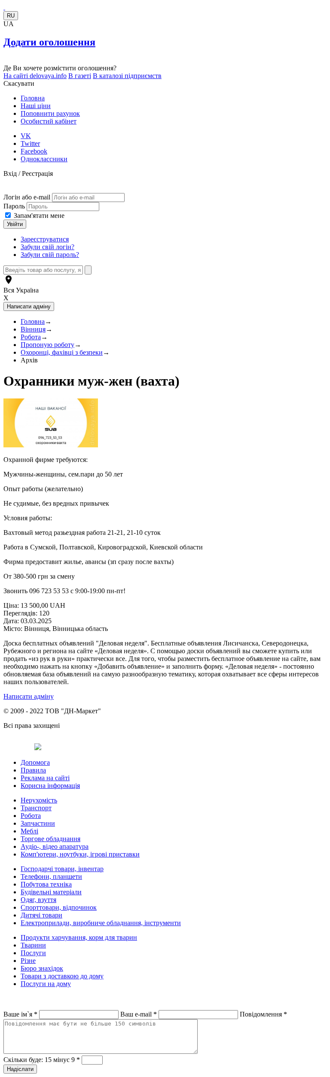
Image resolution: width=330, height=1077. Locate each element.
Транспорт (36, 808)
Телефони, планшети (51, 876)
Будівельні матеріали (51, 892)
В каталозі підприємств (127, 75)
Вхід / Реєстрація (28, 173)
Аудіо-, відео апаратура (55, 846)
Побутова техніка (46, 884)
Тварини (33, 945)
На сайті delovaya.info (35, 75)
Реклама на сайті (45, 777)
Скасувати (18, 83)
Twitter (30, 143)
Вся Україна (21, 290)
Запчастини (38, 823)
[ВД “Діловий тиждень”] (4, 7)
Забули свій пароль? (50, 254)
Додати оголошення (49, 42)
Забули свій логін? (47, 246)
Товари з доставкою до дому (62, 976)
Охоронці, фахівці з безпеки (62, 352)
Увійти (15, 224)
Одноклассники (44, 159)
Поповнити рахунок (50, 113)
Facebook (34, 151)
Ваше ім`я (20, 1014)
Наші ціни (36, 105)
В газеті (79, 75)
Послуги (33, 952)
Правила (33, 770)
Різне (28, 960)
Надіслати (20, 1069)
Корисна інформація (50, 785)
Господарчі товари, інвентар (62, 868)
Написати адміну (28, 696)
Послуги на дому (46, 983)
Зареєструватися (45, 239)
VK (26, 135)
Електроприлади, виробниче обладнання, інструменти (101, 922)
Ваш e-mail (138, 1014)
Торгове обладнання (50, 838)
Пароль (15, 206)
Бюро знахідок (42, 968)
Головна (33, 98)
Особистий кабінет (48, 121)
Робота (31, 337)
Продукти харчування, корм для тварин (79, 937)
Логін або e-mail (26, 197)
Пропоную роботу (47, 344)
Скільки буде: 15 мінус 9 (41, 1059)
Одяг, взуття (38, 899)
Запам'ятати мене (39, 215)
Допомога (35, 762)
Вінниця (33, 329)
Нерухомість (39, 800)
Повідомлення (263, 1014)
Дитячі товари (41, 915)
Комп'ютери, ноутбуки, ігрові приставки (80, 854)
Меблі (29, 831)
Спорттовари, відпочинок (59, 907)
